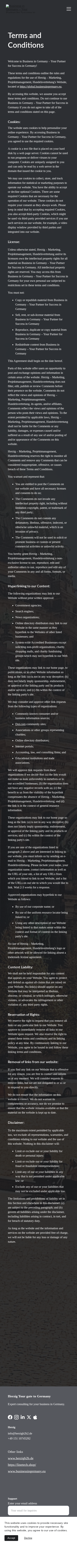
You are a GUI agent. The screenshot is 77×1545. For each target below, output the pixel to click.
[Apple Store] (54, 1418)
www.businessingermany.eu (27, 1471)
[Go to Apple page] (35, 1417)
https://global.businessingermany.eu (40, 86)
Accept (11, 1538)
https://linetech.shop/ (22, 1465)
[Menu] (69, 9)
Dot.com (20, 724)
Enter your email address (22, 1503)
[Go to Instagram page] (16, 1417)
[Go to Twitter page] (29, 1417)
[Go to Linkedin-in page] (22, 1417)
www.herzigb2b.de (20, 1458)
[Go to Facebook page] (10, 1417)
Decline (28, 1538)
